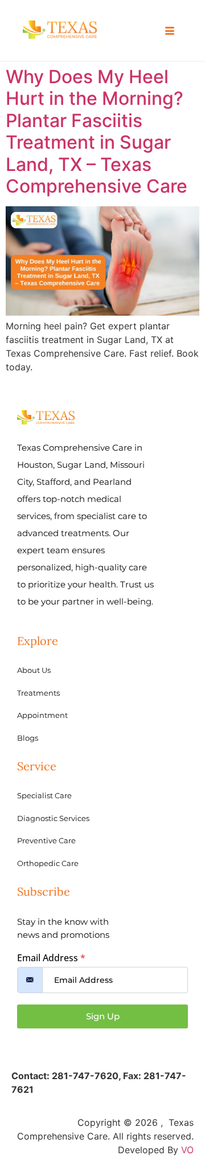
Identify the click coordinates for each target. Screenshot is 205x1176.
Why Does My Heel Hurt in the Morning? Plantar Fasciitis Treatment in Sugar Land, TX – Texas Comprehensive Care (96, 131)
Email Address (51, 957)
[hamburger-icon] (169, 31)
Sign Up (103, 1016)
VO (187, 1149)
